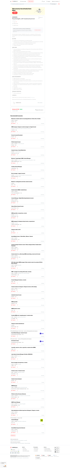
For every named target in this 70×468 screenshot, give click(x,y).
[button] (57, 448)
